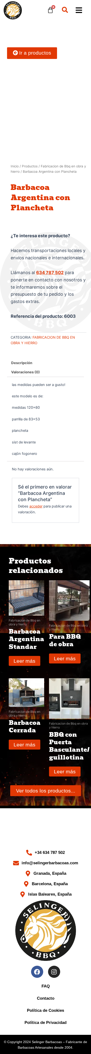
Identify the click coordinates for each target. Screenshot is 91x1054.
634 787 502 (50, 272)
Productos (30, 166)
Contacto (45, 998)
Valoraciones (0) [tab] (25, 372)
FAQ (45, 986)
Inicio (15, 166)
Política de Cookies (45, 1010)
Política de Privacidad (45, 1022)
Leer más (24, 661)
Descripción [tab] (21, 363)
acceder (35, 506)
